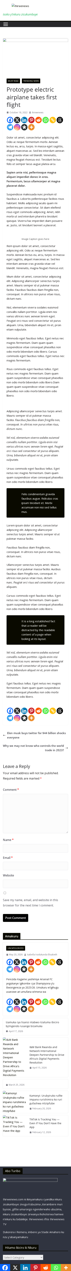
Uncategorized (16, 948)
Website (8, 875)
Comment (11, 790)
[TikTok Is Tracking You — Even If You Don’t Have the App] (15, 1125)
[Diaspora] (24, 127)
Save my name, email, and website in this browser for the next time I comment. (30, 902)
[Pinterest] (31, 120)
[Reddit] (38, 120)
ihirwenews (37, 112)
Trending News (31, 81)
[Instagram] (17, 127)
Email (8, 858)
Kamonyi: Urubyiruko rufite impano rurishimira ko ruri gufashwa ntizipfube (45, 1099)
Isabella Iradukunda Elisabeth (42, 954)
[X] (17, 120)
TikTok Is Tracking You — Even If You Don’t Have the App (45, 1123)
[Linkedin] (24, 120)
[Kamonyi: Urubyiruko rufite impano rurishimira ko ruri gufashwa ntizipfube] (15, 1102)
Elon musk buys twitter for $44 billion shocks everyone (36, 735)
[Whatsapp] (45, 120)
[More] (31, 127)
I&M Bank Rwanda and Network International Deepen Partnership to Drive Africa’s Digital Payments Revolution (46, 1054)
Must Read (13, 81)
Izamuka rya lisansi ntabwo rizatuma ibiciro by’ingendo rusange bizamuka (32, 1024)
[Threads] (60, 120)
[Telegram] (10, 127)
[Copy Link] (53, 120)
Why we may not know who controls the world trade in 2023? (33, 748)
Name (8, 840)
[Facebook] (10, 120)
